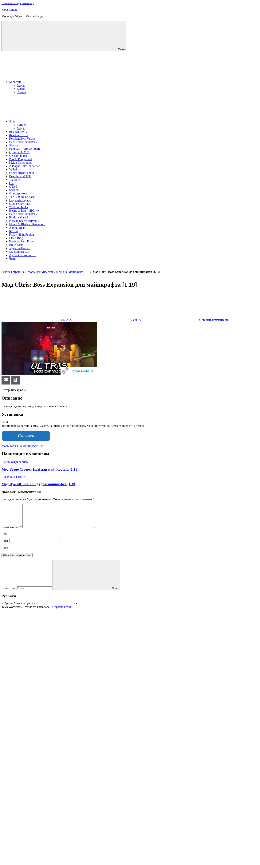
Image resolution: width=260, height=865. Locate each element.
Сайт (5, 547)
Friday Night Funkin (21, 172)
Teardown (15, 179)
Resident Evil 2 (18, 131)
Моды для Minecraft (40, 271)
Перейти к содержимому (18, 3)
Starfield (14, 190)
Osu (11, 183)
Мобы (5, 446)
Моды (21, 85)
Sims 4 (13, 121)
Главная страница (13, 271)
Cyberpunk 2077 (19, 152)
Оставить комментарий (214, 319)
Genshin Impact (18, 155)
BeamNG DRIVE (20, 176)
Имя (4, 533)
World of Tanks (18, 207)
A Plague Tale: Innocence (24, 166)
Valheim (14, 169)
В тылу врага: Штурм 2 (24, 220)
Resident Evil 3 (18, 135)
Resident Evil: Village (22, 138)
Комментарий (12, 527)
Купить (21, 124)
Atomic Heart (17, 227)
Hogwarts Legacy (20, 200)
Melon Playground (20, 162)
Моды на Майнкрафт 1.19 (72, 271)
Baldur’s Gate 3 (18, 217)
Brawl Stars (16, 244)
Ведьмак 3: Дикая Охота (25, 148)
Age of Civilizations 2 (22, 255)
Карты (21, 88)
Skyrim (13, 145)
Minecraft (15, 81)
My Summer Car (19, 251)
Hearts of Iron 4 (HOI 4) (24, 210)
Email (5, 540)
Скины (21, 92)
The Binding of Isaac (21, 196)
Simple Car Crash (19, 203)
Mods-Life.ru (10, 9)
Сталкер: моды (18, 193)
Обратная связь (62, 606)
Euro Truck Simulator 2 (23, 142)
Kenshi (13, 231)
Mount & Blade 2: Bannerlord (27, 224)
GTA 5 (13, 186)
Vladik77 (135, 319)
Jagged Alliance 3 (19, 248)
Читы (12, 258)
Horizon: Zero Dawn (21, 241)
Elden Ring (16, 238)
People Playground (20, 159)
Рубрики (7, 603)
